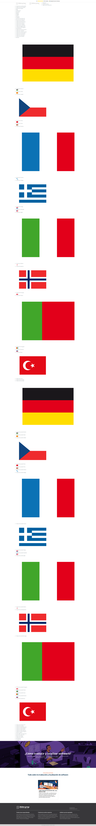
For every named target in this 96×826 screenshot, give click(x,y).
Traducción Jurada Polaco (21, 690)
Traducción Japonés (20, 266)
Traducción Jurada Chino (20, 466)
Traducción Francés (19, 177)
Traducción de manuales (20, 33)
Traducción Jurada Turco (20, 724)
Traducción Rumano (20, 349)
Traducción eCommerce (20, 34)
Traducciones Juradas (20, 379)
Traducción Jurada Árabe (20, 434)
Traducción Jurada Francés (21, 523)
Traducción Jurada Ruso (20, 698)
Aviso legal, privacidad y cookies (47, 825)
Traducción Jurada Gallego (21, 472)
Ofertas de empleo (19, 8)
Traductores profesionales (21, 6)
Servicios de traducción (20, 18)
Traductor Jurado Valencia (21, 730)
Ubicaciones (18, 10)
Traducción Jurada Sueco (20, 692)
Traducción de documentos (21, 29)
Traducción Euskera (20, 126)
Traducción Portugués (20, 346)
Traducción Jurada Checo (21, 463)
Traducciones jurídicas (20, 20)
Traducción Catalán (19, 94)
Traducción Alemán (19, 88)
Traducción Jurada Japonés (21, 609)
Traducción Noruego (20, 292)
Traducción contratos (20, 30)
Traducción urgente (19, 737)
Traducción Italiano (19, 263)
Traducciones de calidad (20, 7)
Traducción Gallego (19, 180)
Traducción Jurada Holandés (21, 552)
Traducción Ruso (19, 352)
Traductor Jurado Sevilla (20, 729)
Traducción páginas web (20, 26)
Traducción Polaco (19, 295)
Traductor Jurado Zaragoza (21, 731)
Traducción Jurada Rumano (21, 695)
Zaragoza (18, 17)
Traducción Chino (19, 123)
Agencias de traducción (47, 5)
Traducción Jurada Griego (21, 549)
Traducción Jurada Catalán (21, 437)
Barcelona (18, 11)
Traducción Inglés (19, 212)
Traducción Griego (19, 206)
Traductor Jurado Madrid (21, 728)
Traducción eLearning (20, 35)
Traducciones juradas (20, 380)
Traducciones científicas (20, 25)
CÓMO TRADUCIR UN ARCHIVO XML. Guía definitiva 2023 (48, 791)
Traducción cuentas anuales (21, 31)
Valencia (17, 16)
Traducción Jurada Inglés (20, 555)
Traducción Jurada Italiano (21, 606)
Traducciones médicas (20, 24)
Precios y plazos (19, 732)
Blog (17, 9)
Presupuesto (18, 738)
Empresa (44, 2)
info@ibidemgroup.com (73, 808)
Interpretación (18, 28)
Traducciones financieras (21, 21)
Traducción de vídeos (20, 36)
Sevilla (17, 15)
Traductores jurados (20, 725)
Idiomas (17, 37)
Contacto (17, 740)
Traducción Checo (19, 120)
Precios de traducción (20, 734)
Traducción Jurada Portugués (21, 687)
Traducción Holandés (20, 209)
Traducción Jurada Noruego (21, 635)
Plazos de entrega (19, 735)
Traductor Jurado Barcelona (21, 727)
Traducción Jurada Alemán (21, 432)
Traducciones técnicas (20, 22)
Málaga (17, 14)
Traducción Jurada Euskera (21, 469)
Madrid (17, 12)
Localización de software (20, 27)
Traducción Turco (19, 378)
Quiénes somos (46, 3)
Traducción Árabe (19, 91)
